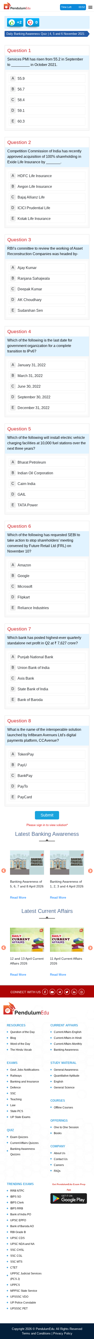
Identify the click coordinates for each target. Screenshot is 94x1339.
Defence (15, 1087)
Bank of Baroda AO (22, 1226)
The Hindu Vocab (21, 1049)
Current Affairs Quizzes (24, 1143)
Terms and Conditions (37, 1333)
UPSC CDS (17, 1238)
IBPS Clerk (17, 1202)
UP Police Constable (23, 1302)
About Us (59, 1153)
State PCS (16, 1111)
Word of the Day (20, 1043)
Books (58, 1133)
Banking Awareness (66, 1049)
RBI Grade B (18, 1232)
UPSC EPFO (18, 1220)
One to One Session (66, 1127)
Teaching (16, 1099)
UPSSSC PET (19, 1308)
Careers (59, 1165)
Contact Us (61, 1159)
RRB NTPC (17, 1190)
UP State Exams (20, 1117)
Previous (4, 870)
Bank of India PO (20, 1214)
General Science (64, 1087)
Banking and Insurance (24, 1081)
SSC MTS (16, 1261)
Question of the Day (22, 1032)
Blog (13, 1038)
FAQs (57, 1171)
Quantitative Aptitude (66, 1075)
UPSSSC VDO (19, 1296)
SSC (13, 1093)
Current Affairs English (67, 1032)
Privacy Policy (62, 1333)
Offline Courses (63, 1107)
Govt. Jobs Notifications (24, 1069)
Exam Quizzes (19, 1137)
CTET (13, 1267)
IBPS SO (15, 1196)
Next (89, 870)
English (58, 1081)
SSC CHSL (17, 1249)
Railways (16, 1075)
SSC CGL (16, 1255)
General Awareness (66, 1069)
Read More (18, 897)
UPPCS (15, 1284)
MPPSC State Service (23, 1290)
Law (13, 1105)
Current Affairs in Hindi (68, 1038)
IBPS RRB (16, 1208)
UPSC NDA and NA (22, 1244)
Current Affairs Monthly (68, 1043)
